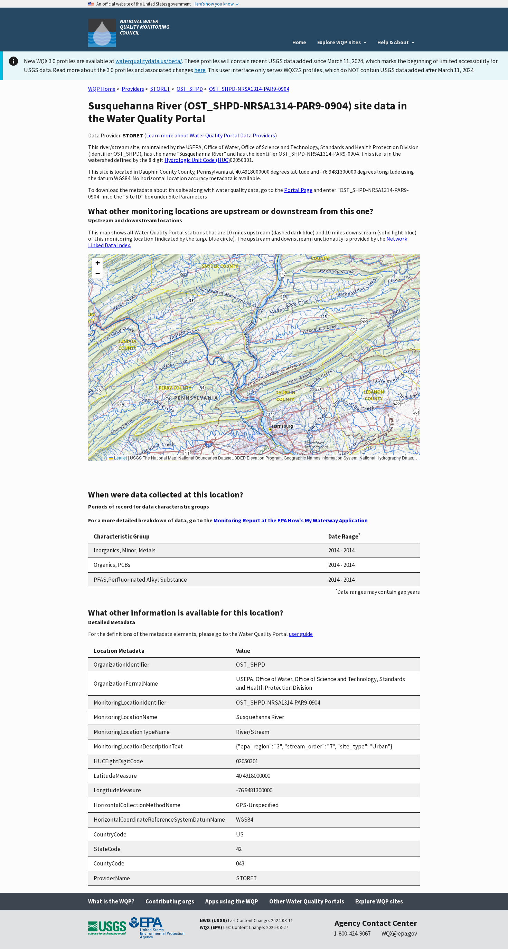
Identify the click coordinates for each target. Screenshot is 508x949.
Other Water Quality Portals (306, 901)
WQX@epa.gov (399, 933)
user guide (301, 633)
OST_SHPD (190, 88)
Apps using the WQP (231, 901)
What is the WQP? (111, 901)
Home (299, 42)
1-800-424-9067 (352, 933)
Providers (133, 88)
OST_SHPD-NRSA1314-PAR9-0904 (249, 88)
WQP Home (101, 88)
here (200, 70)
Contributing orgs (169, 901)
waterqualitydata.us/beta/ (148, 61)
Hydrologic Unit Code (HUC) (197, 159)
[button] (97, 263)
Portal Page (298, 189)
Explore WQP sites (379, 901)
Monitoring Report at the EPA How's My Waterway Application (291, 520)
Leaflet (120, 458)
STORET (160, 88)
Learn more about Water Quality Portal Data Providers (210, 135)
